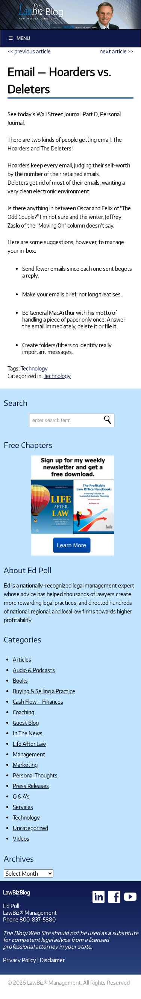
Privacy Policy (19, 959)
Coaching (23, 712)
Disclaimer (52, 959)
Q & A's (21, 796)
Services (23, 806)
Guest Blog (26, 722)
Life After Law (29, 743)
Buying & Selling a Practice (44, 691)
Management (29, 754)
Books (20, 680)
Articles (22, 659)
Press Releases (31, 785)
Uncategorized (30, 827)
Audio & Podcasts (34, 670)
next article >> (116, 51)
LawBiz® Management (30, 912)
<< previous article (29, 51)
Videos (21, 838)
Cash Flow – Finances (38, 701)
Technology (34, 368)
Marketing (25, 764)
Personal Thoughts (35, 775)
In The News (27, 733)
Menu (23, 38)
